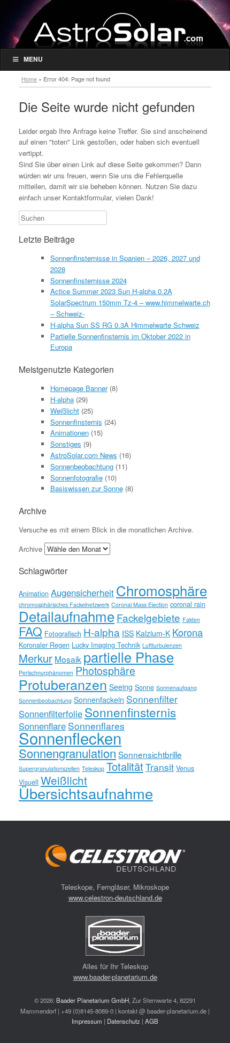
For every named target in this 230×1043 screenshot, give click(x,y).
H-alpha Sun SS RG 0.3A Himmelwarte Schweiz (125, 325)
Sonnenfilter (152, 699)
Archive (30, 549)
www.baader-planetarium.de (115, 977)
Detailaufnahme (66, 616)
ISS (128, 633)
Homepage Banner (79, 388)
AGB (151, 1021)
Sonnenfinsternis (76, 422)
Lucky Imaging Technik (106, 645)
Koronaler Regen (44, 645)
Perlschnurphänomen (46, 673)
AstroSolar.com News (83, 455)
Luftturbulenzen (162, 645)
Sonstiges (65, 444)
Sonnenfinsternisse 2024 (88, 280)
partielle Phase (128, 656)
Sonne (144, 687)
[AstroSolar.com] (117, 30)
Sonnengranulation (67, 753)
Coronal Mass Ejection (139, 605)
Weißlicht (64, 411)
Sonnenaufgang (176, 688)
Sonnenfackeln (99, 699)
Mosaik (68, 659)
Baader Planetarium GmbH (92, 1000)
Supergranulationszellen (49, 768)
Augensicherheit (82, 592)
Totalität (124, 766)
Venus (185, 768)
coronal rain (187, 604)
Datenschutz (123, 1021)
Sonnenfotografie (76, 477)
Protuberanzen (63, 684)
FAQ (30, 631)
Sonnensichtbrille (150, 754)
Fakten (191, 620)
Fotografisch (62, 634)
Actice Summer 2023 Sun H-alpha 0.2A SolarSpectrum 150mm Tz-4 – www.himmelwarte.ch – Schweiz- (130, 302)
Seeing (121, 686)
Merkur (35, 658)
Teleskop (93, 768)
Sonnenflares (96, 725)
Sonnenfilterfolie (50, 713)
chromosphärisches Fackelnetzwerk (64, 605)
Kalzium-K (153, 633)
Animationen (69, 432)
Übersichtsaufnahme (86, 793)
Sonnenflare (42, 725)
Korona (187, 632)
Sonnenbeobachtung (81, 466)
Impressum (87, 1021)
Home (29, 78)
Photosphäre (105, 670)
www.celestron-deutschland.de (115, 897)
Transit (159, 767)
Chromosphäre (161, 590)
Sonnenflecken (70, 737)
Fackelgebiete (148, 617)
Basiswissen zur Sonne (86, 488)
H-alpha (62, 399)
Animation (34, 593)
